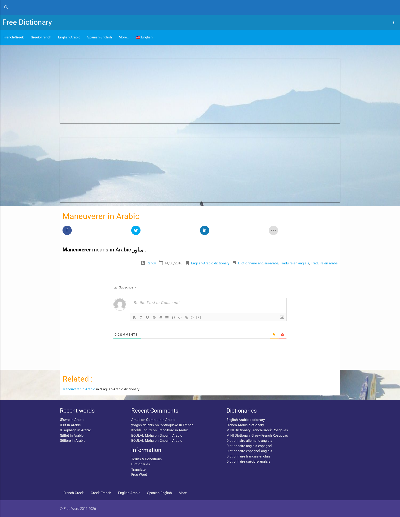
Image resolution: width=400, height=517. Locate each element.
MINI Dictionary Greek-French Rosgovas (257, 435)
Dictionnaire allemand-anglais (249, 441)
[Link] (186, 317)
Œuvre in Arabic (72, 420)
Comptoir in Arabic (160, 420)
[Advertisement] (199, 91)
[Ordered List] (160, 317)
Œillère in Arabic (72, 441)
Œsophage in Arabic (75, 430)
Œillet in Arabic (72, 435)
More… (124, 37)
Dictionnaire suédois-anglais (248, 461)
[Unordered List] (167, 317)
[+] (198, 317)
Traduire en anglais (294, 263)
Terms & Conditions (146, 459)
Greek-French (41, 37)
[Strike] (154, 317)
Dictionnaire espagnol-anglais (249, 451)
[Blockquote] (173, 317)
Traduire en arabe (324, 263)
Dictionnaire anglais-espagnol (249, 446)
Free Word (139, 475)
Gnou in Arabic (170, 435)
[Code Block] (180, 317)
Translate (138, 469)
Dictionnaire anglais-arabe (258, 263)
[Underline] (147, 317)
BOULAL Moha (142, 435)
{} (192, 317)
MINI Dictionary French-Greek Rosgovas (257, 430)
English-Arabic (69, 37)
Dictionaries (140, 464)
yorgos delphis (142, 425)
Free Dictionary (27, 22)
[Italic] (141, 317)
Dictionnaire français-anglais (248, 456)
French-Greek (13, 37)
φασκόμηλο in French (176, 425)
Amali (135, 420)
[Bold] (134, 317)
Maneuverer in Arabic (78, 389)
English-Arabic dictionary (210, 263)
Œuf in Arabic (70, 425)
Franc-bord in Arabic (173, 430)
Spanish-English (99, 37)
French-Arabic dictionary (245, 425)
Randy (151, 263)
